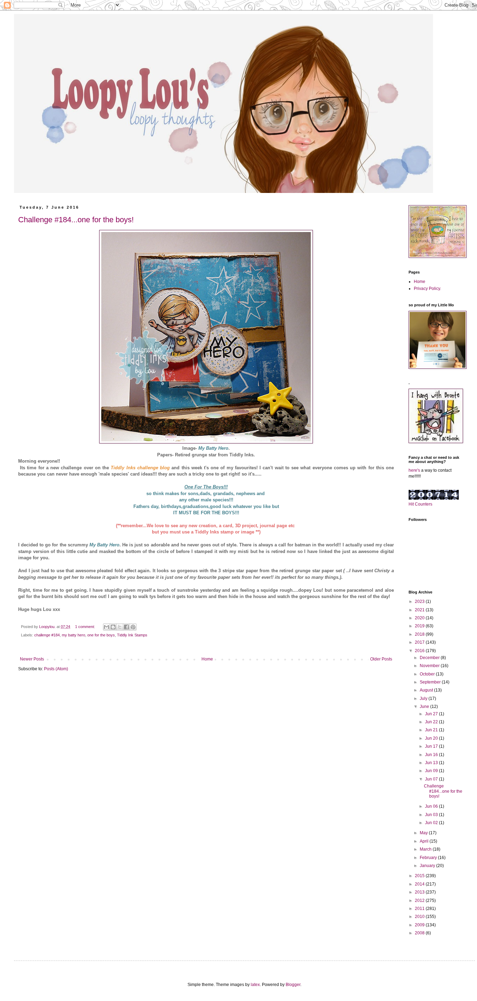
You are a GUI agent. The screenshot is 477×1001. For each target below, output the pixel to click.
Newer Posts (32, 659)
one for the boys (101, 635)
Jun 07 (432, 779)
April (425, 841)
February (429, 857)
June (425, 706)
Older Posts (381, 659)
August (427, 690)
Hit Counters (420, 504)
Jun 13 (432, 762)
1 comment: (85, 627)
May (424, 832)
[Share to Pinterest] (133, 626)
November (430, 665)
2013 (420, 892)
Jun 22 (432, 721)
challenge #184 (47, 635)
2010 (420, 916)
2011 (420, 908)
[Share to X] (119, 626)
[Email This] (106, 626)
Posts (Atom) (56, 668)
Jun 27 (432, 713)
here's (414, 470)
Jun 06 (432, 806)
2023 (420, 601)
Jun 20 (432, 738)
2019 (420, 625)
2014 (420, 884)
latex (255, 984)
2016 (420, 650)
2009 (420, 924)
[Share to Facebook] (126, 626)
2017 (420, 642)
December (430, 657)
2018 (420, 634)
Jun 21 (432, 729)
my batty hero (73, 635)
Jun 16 (432, 754)
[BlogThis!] (113, 626)
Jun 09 (432, 770)
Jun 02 (432, 822)
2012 (420, 900)
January (428, 865)
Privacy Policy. (427, 288)
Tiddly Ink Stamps (132, 635)
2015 (420, 875)
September (431, 682)
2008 (420, 933)
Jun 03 (432, 814)
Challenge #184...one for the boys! (76, 219)
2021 (420, 609)
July (424, 698)
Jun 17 (432, 746)
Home (207, 659)
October (428, 674)
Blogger (293, 984)
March (426, 849)
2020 (420, 617)
